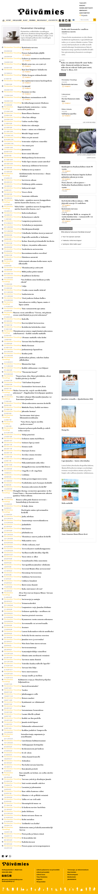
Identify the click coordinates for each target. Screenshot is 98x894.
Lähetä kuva (91, 158)
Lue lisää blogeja (89, 122)
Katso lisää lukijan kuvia (86, 155)
